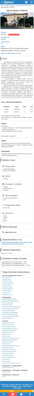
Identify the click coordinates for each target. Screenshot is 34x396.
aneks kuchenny (6, 372)
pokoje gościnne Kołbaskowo (10, 312)
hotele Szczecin (6, 336)
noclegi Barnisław (7, 287)
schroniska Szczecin (7, 355)
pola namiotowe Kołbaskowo (10, 314)
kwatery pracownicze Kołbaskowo (11, 306)
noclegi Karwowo (6, 285)
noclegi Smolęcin (6, 277)
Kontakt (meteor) (15, 385)
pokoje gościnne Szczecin (9, 349)
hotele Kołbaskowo (7, 305)
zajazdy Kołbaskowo (7, 318)
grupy (3, 376)
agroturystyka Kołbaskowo (9, 299)
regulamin (25, 385)
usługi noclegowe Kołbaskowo (10, 316)
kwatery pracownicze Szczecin (10, 338)
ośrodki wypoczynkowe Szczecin (11, 346)
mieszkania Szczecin (7, 342)
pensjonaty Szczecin (7, 347)
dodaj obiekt (17, 388)
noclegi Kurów (6, 292)
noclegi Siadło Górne (8, 283)
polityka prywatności (10, 386)
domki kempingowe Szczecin (10, 328)
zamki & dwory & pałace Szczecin (11, 363)
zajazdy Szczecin (6, 361)
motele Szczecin (6, 344)
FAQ (31, 385)
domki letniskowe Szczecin (9, 330)
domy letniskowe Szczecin (9, 326)
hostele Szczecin (6, 334)
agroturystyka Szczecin (8, 323)
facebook (5, 385)
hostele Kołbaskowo (7, 303)
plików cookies (18, 391)
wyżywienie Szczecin (7, 332)
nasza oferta (27, 386)
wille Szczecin (6, 359)
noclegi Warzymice (7, 294)
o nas (20, 386)
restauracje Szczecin (7, 353)
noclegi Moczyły (6, 279)
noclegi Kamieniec (7, 281)
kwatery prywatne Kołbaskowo (10, 308)
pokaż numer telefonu (14, 34)
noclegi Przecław (6, 291)
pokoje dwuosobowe (7, 367)
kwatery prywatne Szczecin (9, 340)
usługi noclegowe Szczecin (9, 357)
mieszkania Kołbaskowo (8, 310)
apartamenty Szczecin (8, 324)
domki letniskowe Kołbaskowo (10, 301)
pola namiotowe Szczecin (9, 351)
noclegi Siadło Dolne (7, 289)
